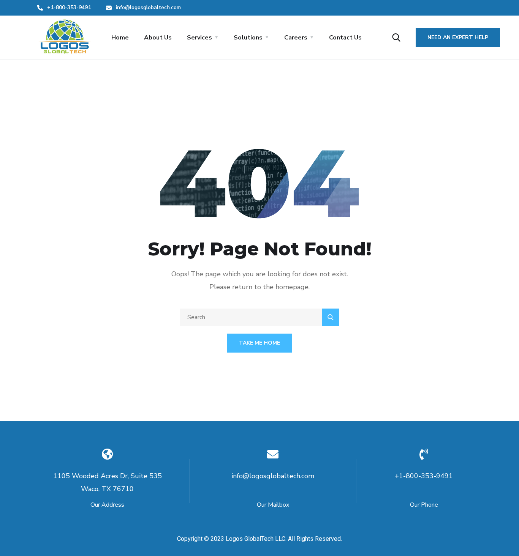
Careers (295, 37)
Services (199, 37)
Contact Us (345, 37)
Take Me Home (259, 343)
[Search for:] (259, 317)
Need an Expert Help (457, 37)
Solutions (248, 37)
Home (120, 37)
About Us (158, 37)
